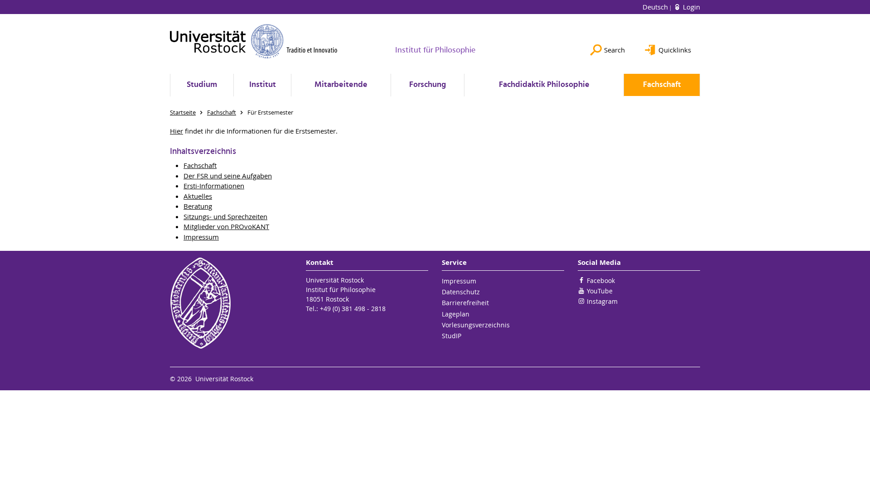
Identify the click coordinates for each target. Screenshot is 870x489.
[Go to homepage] (254, 41)
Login (690, 6)
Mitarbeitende (340, 84)
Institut (262, 84)
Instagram (602, 301)
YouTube (600, 291)
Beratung (198, 206)
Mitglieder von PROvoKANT (226, 226)
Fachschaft (662, 84)
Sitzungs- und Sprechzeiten (225, 216)
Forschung (427, 84)
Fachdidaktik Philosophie (544, 84)
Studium (202, 84)
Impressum (201, 236)
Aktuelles (198, 196)
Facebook (601, 280)
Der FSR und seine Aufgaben (228, 175)
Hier (176, 130)
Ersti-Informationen (214, 185)
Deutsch (656, 6)
